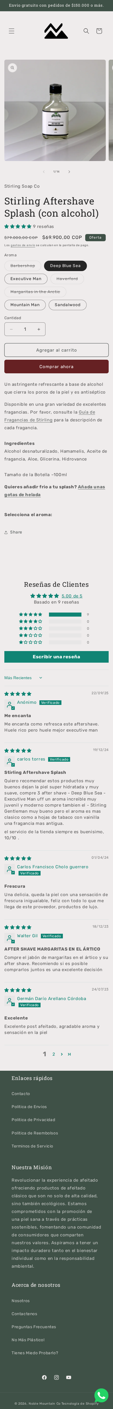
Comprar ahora (56, 366)
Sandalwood (68, 304)
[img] (18, 694)
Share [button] (16, 532)
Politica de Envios (29, 1106)
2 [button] (53, 1054)
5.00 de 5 (72, 596)
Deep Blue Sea (65, 265)
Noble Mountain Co (45, 1404)
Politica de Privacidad (33, 1119)
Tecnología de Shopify (80, 1404)
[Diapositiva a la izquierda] (43, 171)
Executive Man (25, 278)
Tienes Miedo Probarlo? (35, 1352)
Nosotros (21, 1300)
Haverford (70, 280)
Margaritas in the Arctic (38, 293)
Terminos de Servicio (32, 1146)
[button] (11, 31)
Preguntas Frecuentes (34, 1326)
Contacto (21, 1093)
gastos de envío (23, 245)
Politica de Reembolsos (35, 1133)
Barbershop (25, 267)
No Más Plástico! (28, 1339)
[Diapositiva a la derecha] (69, 171)
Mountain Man (25, 304)
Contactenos (24, 1313)
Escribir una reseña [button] (56, 656)
